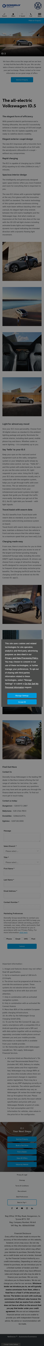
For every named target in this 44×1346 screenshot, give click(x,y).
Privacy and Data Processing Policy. (21, 658)
